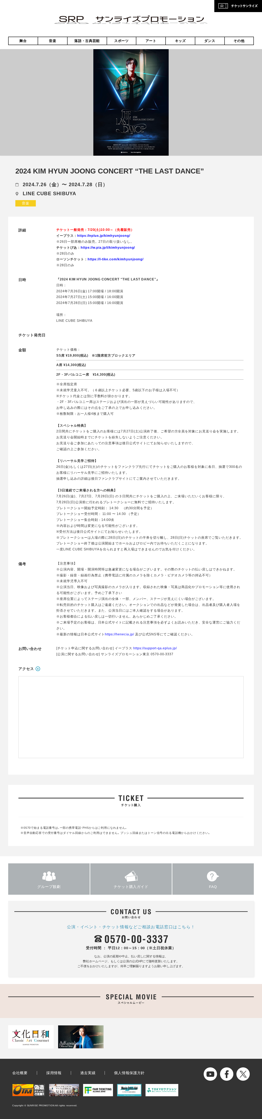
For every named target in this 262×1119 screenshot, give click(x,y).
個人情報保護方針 (129, 1073)
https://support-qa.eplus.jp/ (155, 648)
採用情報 (54, 1073)
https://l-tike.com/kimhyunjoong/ (116, 259)
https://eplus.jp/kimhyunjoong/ (103, 235)
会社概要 (20, 1073)
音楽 (52, 41)
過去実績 (88, 1073)
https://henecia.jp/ (120, 634)
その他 (239, 41)
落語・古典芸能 (87, 41)
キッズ (180, 41)
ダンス (209, 41)
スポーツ (121, 41)
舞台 (23, 41)
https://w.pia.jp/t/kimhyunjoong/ (108, 247)
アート (151, 41)
